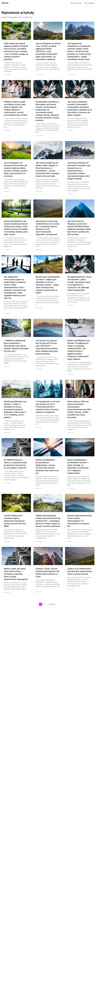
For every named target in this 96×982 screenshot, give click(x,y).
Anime (5, 3)
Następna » (52, 604)
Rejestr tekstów (76, 3)
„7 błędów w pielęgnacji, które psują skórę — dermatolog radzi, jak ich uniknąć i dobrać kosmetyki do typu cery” (16, 345)
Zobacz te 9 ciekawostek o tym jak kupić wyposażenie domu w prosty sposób (79, 571)
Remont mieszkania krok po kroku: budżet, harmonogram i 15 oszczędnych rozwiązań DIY (79, 520)
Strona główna (89, 3)
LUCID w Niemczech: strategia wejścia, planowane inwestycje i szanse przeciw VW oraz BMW (15, 520)
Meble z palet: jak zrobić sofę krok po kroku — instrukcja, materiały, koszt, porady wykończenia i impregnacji (16, 574)
